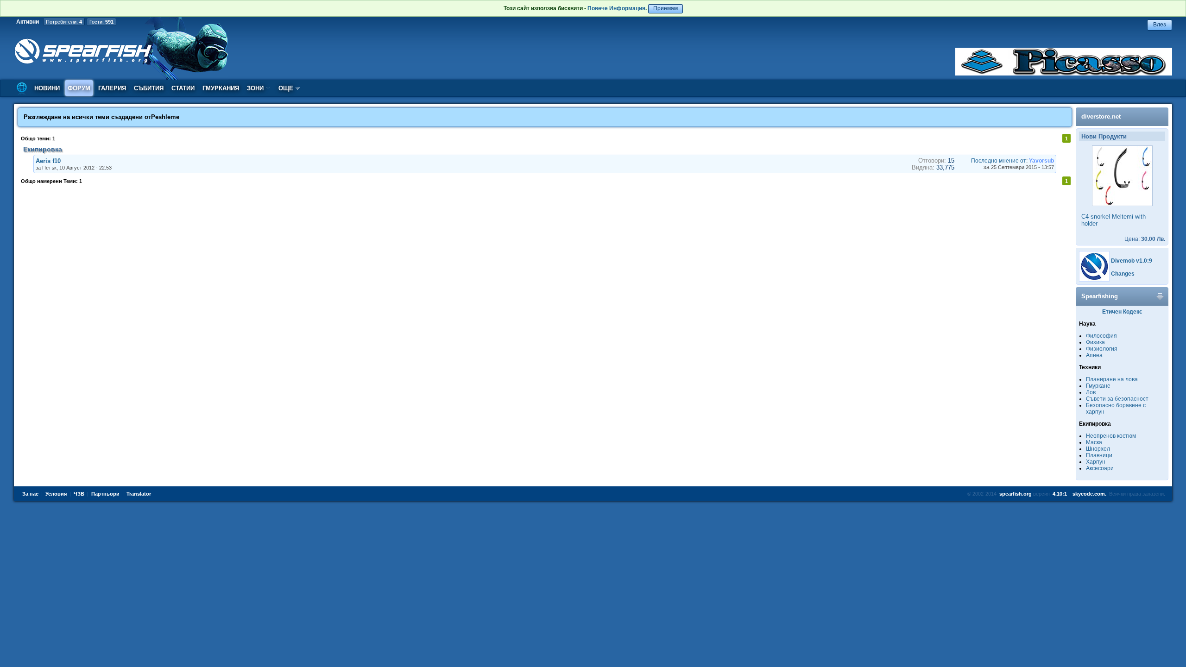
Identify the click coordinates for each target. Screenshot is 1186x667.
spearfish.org (1015, 494)
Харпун (1095, 462)
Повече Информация (616, 8)
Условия (56, 494)
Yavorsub (1041, 160)
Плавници (1099, 455)
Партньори (105, 494)
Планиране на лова (1112, 379)
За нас (30, 494)
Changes (1123, 274)
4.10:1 (1060, 494)
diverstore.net (1101, 116)
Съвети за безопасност (1117, 399)
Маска (1094, 442)
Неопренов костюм (1111, 436)
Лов (1091, 392)
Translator (138, 494)
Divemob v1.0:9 (1131, 261)
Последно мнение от (998, 160)
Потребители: (64, 22)
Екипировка (42, 149)
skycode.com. (1089, 494)
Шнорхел (1098, 449)
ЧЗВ (79, 494)
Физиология (1101, 349)
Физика (1095, 342)
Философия (1101, 336)
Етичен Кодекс (1122, 311)
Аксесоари (1100, 468)
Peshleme (165, 116)
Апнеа (1094, 355)
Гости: (101, 22)
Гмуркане (1098, 386)
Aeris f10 (48, 160)
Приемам (665, 8)
